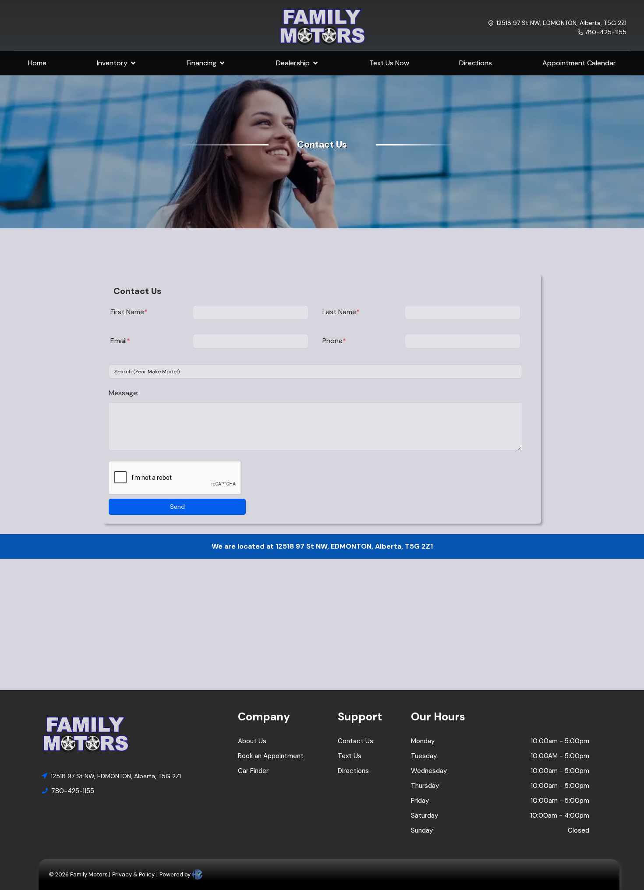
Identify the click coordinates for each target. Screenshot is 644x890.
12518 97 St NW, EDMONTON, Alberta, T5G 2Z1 (561, 23)
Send (177, 507)
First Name (129, 311)
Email (120, 340)
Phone (334, 340)
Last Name (341, 311)
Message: (123, 392)
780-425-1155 (605, 32)
